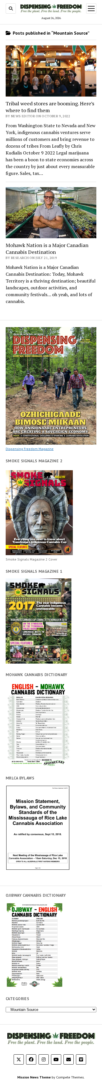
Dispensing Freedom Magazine (30, 449)
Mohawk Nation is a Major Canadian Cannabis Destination (47, 248)
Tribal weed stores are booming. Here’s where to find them (50, 107)
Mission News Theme (34, 1077)
